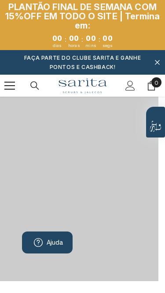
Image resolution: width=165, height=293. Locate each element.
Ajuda (55, 242)
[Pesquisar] (34, 85)
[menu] (9, 85)
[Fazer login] (130, 85)
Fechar (157, 62)
